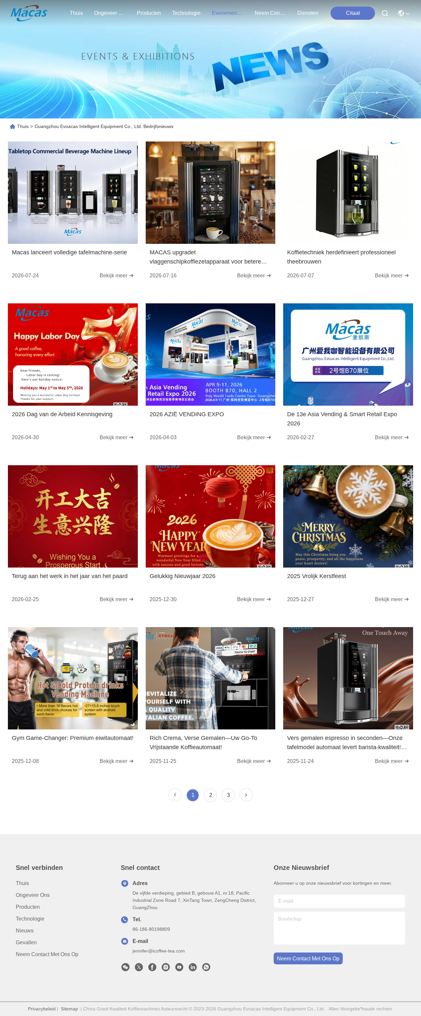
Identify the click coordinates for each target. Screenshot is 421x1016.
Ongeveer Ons (33, 895)
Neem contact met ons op (47, 954)
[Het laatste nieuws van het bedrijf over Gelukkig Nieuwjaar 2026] (211, 566)
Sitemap (69, 1008)
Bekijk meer (114, 275)
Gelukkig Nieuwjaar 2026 (182, 576)
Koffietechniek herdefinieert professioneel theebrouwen (341, 257)
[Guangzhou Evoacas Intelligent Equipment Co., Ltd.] (29, 13)
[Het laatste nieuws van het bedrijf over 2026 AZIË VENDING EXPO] (211, 404)
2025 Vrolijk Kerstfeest (316, 576)
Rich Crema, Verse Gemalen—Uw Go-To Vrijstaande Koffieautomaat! (203, 742)
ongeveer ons (110, 13)
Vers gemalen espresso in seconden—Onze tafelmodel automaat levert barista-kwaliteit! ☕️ (345, 743)
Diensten (307, 13)
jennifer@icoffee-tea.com (159, 950)
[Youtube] (179, 969)
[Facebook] (152, 969)
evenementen (227, 13)
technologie (186, 13)
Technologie (30, 919)
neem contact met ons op (270, 13)
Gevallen (26, 942)
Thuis (76, 13)
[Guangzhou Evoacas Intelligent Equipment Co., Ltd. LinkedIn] (192, 969)
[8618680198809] (206, 969)
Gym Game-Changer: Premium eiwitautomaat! (73, 738)
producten (149, 13)
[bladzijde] (246, 795)
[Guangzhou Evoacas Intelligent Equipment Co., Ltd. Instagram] (165, 969)
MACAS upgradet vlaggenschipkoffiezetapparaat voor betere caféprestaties (205, 257)
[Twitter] (138, 969)
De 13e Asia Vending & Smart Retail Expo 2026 (342, 419)
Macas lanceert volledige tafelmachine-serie (69, 252)
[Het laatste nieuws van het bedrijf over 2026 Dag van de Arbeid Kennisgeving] (73, 404)
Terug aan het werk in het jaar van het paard (70, 576)
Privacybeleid (42, 1008)
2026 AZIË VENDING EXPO (187, 414)
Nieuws (25, 930)
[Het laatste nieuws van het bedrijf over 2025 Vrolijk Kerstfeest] (348, 566)
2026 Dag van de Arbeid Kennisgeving (62, 414)
